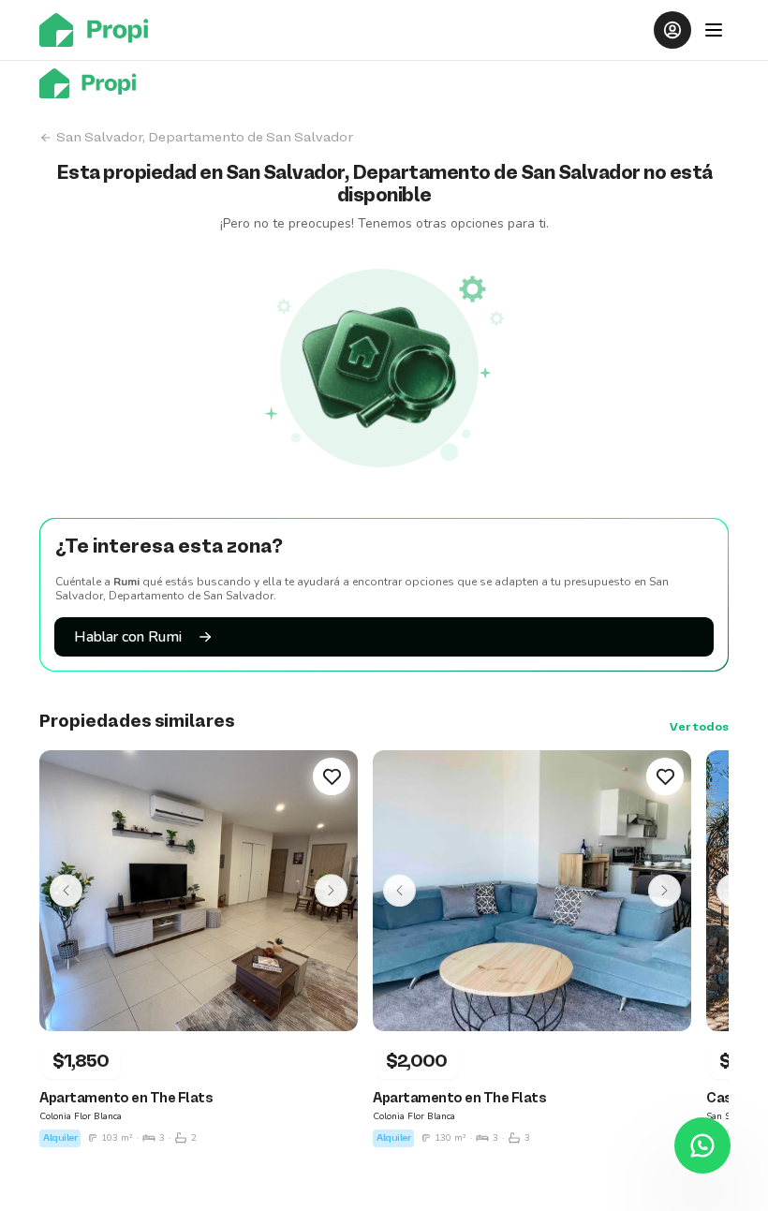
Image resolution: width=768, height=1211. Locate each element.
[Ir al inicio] (99, 30)
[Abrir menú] (714, 30)
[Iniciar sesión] (672, 30)
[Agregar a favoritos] (331, 776)
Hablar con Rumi (128, 637)
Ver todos (699, 727)
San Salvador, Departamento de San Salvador (204, 137)
